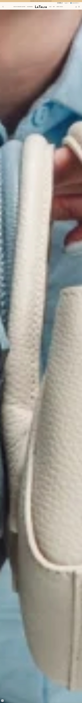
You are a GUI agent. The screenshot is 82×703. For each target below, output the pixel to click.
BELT (54, 6)
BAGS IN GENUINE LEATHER (19, 6)
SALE (50, 6)
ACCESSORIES (30, 6)
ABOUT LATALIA (60, 6)
